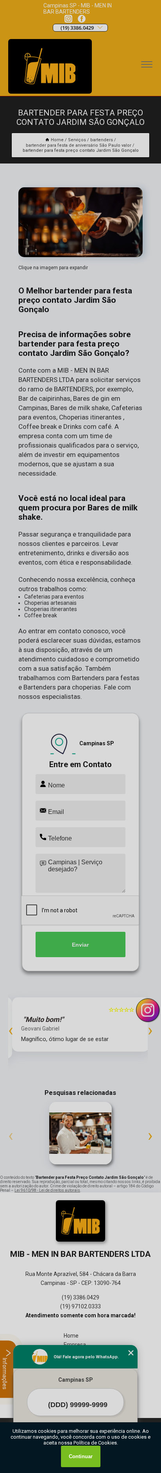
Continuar (81, 1456)
